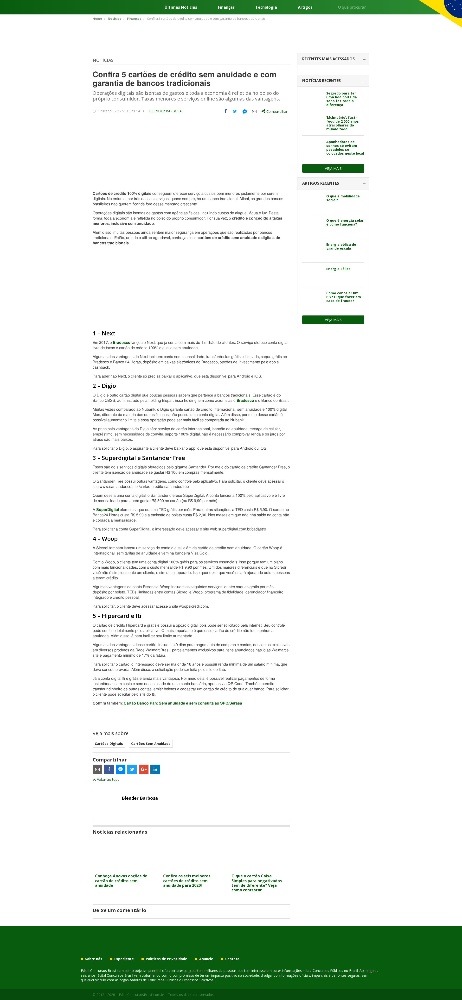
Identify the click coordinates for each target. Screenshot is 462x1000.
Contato (232, 959)
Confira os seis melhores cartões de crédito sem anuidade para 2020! (186, 880)
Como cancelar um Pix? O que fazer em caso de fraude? (343, 297)
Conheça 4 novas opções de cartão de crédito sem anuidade (121, 880)
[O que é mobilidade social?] (312, 202)
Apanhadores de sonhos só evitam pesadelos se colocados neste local (345, 147)
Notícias (103, 60)
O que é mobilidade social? (343, 198)
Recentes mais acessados (328, 59)
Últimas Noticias (181, 7)
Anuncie (206, 959)
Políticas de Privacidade (166, 959)
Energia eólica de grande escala (341, 246)
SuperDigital (107, 510)
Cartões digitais (109, 743)
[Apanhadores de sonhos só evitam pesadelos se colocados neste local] (312, 147)
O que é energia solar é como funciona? (345, 222)
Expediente (124, 959)
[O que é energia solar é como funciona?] (312, 226)
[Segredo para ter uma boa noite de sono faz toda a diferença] (312, 99)
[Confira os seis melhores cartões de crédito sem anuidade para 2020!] (191, 868)
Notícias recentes (321, 80)
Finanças (226, 7)
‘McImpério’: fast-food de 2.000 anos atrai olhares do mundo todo (342, 123)
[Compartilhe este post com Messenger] (245, 111)
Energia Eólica (338, 268)
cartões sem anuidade (151, 743)
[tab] (333, 59)
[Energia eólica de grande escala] (312, 250)
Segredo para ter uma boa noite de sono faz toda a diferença (341, 99)
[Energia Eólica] (312, 274)
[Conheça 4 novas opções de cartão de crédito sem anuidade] (123, 868)
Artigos (305, 7)
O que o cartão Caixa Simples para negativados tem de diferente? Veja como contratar (256, 883)
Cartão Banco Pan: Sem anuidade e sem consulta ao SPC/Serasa (183, 703)
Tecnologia (266, 7)
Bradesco (121, 343)
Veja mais (333, 168)
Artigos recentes (320, 183)
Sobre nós (93, 959)
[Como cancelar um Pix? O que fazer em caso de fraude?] (312, 299)
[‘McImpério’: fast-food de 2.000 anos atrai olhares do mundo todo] (312, 123)
